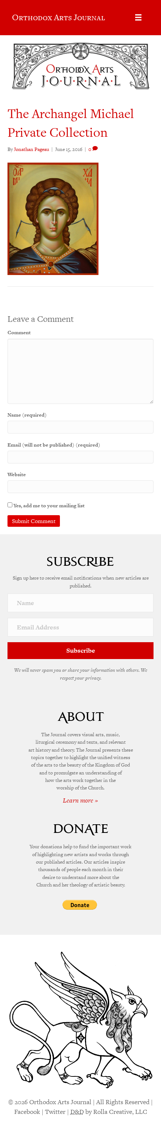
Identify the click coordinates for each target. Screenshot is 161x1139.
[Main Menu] (138, 17)
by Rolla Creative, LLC (108, 1111)
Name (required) (27, 415)
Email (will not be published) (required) (53, 444)
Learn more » (80, 800)
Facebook (27, 1111)
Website (16, 474)
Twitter (55, 1111)
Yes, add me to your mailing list (48, 505)
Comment (19, 332)
